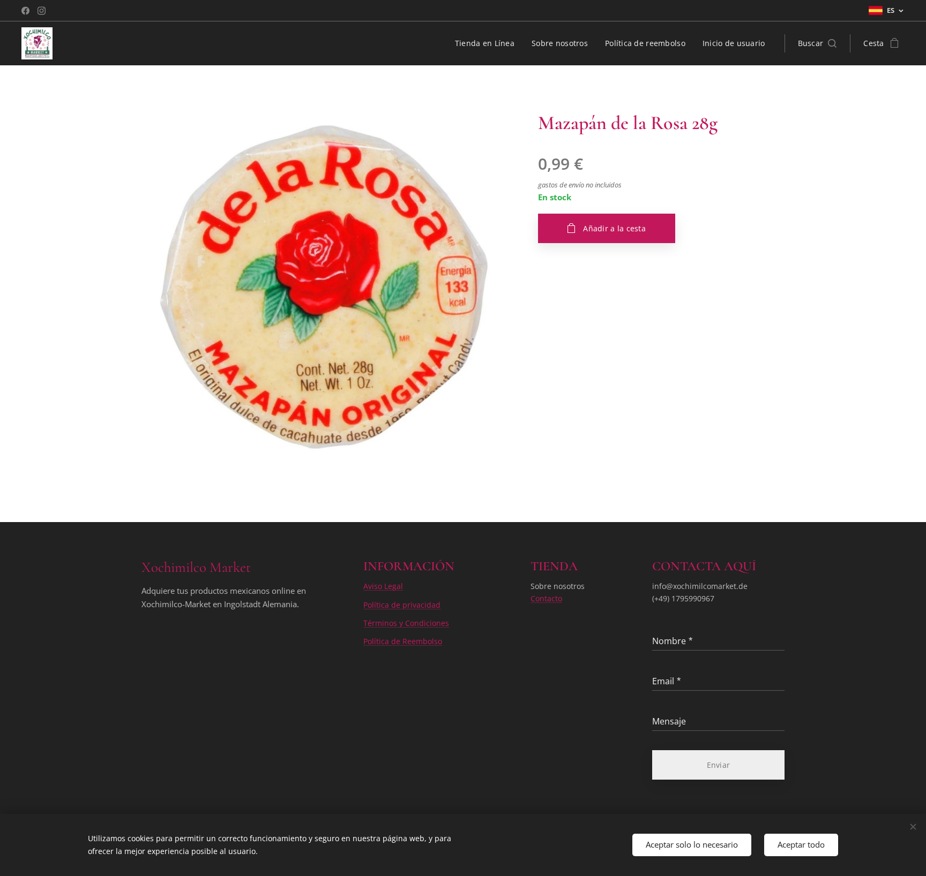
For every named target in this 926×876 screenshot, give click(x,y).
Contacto (546, 598)
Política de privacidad (401, 605)
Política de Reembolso (402, 641)
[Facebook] (25, 11)
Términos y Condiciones (406, 623)
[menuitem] (487, 43)
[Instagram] (41, 11)
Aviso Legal (383, 586)
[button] (817, 43)
